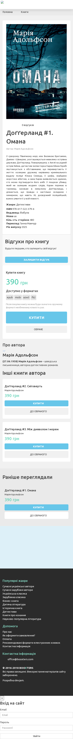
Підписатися (36, 557)
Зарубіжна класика (14, 597)
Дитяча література (14, 604)
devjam (19, 680)
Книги (24, 11)
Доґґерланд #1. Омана (20, 490)
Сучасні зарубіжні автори (18, 589)
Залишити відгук (36, 259)
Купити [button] (36, 317)
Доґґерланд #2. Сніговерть (23, 386)
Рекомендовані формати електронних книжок (31, 642)
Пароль (4, 722)
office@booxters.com (20, 659)
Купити (38, 403)
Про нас (7, 631)
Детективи (23, 204)
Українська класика (15, 593)
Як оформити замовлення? (19, 635)
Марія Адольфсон (23, 148)
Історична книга (12, 608)
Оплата (7, 639)
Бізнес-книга (11, 600)
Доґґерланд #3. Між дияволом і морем (32, 429)
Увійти (36, 736)
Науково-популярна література (22, 618)
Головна (8, 11)
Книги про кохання (14, 615)
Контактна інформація (16, 646)
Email (3, 709)
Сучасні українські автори (18, 586)
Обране (38, 329)
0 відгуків (28, 125)
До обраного (38, 411)
